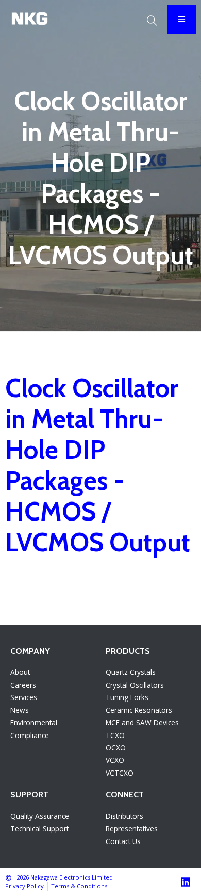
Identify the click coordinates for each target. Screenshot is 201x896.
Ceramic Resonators (139, 710)
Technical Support (39, 828)
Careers (23, 685)
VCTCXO (119, 773)
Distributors (124, 816)
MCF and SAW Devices (142, 722)
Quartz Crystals (131, 672)
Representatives (132, 828)
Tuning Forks (127, 697)
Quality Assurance (39, 816)
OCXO (116, 747)
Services (23, 697)
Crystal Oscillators (135, 685)
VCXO (115, 760)
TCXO (115, 735)
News (19, 710)
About (20, 672)
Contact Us (123, 841)
